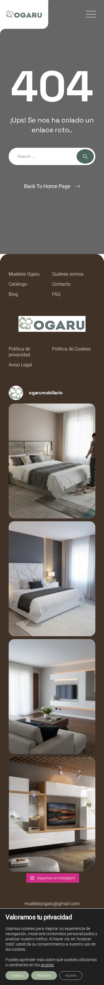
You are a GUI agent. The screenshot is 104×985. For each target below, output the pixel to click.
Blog (13, 294)
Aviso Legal (20, 365)
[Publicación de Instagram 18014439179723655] (52, 696)
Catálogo (18, 284)
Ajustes (71, 975)
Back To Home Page (47, 186)
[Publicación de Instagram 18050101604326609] (52, 814)
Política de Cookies (71, 349)
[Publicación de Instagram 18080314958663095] (52, 578)
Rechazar (44, 975)
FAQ (56, 294)
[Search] (85, 156)
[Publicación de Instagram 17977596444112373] (52, 461)
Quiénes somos (67, 274)
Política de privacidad (19, 351)
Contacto (61, 284)
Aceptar (17, 975)
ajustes (47, 965)
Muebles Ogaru (24, 274)
